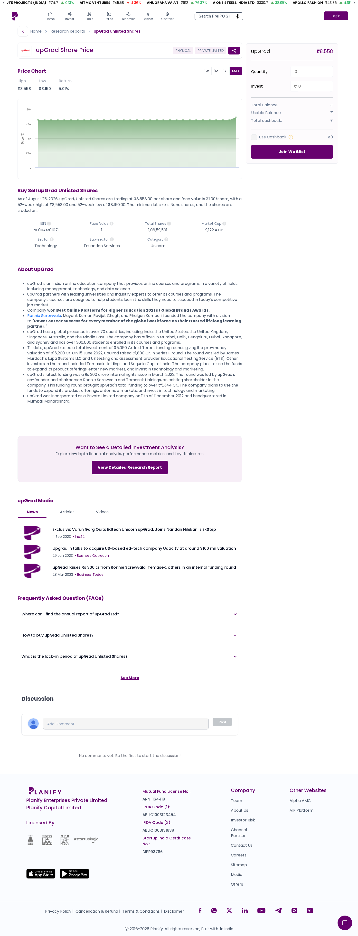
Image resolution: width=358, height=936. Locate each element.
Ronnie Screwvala (44, 315)
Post (222, 722)
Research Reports (67, 31)
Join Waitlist (292, 151)
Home (36, 31)
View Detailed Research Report (130, 467)
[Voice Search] (236, 16)
